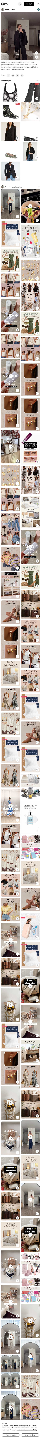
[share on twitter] (17, 75)
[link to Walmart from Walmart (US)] (30, 131)
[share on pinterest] (13, 75)
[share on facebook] (8, 75)
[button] (38, 4)
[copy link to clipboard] (22, 75)
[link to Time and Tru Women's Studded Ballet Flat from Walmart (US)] (10, 151)
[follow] (38, 9)
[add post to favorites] (36, 57)
